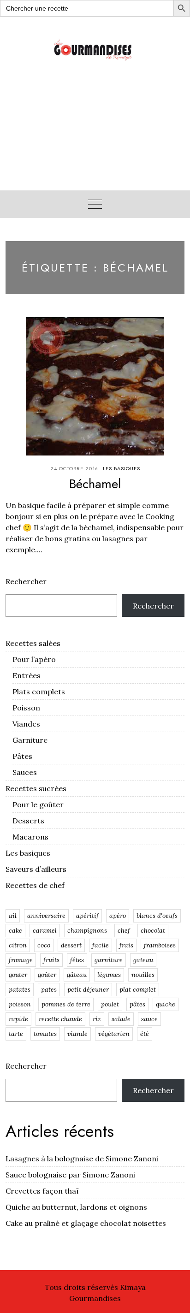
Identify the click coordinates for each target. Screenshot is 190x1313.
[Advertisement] (95, 137)
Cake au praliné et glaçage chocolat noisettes (86, 1223)
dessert (71, 945)
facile (100, 945)
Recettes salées (33, 643)
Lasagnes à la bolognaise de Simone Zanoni (82, 1158)
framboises (160, 945)
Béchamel (95, 483)
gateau (143, 960)
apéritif (87, 915)
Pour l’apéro (34, 659)
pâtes (137, 1004)
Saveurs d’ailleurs (36, 869)
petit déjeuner (88, 989)
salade (121, 1019)
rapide (18, 1019)
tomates (45, 1033)
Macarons (30, 836)
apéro (117, 915)
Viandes (26, 723)
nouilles (142, 974)
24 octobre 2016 (74, 468)
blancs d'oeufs (157, 915)
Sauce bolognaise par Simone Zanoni (70, 1174)
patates (19, 989)
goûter (47, 974)
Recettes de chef (35, 885)
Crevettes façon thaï (42, 1190)
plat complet (137, 989)
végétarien (114, 1033)
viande (77, 1033)
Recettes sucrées (36, 788)
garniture (109, 960)
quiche (165, 1004)
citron (18, 945)
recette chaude (60, 1019)
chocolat (153, 930)
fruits (51, 960)
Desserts (28, 820)
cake (15, 930)
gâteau (77, 974)
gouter (18, 974)
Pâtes (22, 756)
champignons (87, 930)
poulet (110, 1004)
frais (126, 945)
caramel (45, 930)
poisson (20, 1004)
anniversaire (46, 915)
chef (124, 930)
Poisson (26, 707)
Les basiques (121, 468)
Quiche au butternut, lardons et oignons (76, 1207)
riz (97, 1019)
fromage (21, 960)
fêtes (77, 960)
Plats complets (38, 691)
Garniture (30, 740)
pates (49, 989)
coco (43, 945)
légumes (109, 974)
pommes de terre (66, 1004)
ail (13, 915)
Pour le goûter (38, 804)
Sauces (24, 772)
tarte (16, 1033)
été (144, 1033)
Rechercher (26, 581)
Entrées (26, 675)
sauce (149, 1019)
